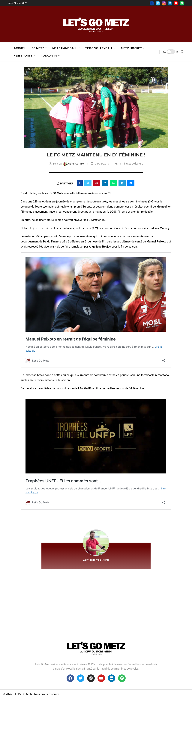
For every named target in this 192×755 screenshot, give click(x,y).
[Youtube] (176, 3)
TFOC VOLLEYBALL (99, 48)
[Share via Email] (130, 183)
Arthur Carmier (76, 163)
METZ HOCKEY (131, 48)
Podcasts (49, 55)
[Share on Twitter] (88, 183)
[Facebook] (152, 3)
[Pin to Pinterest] (96, 183)
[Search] (182, 51)
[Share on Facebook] (80, 183)
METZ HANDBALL (64, 48)
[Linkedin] (170, 3)
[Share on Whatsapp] (113, 183)
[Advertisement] (96, 599)
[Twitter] (158, 3)
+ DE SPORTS (23, 55)
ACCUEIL (20, 48)
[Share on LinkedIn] (105, 183)
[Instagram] (164, 3)
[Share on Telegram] (122, 183)
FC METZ (38, 48)
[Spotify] (182, 3)
